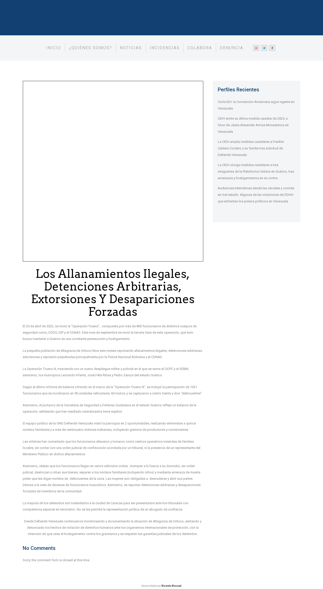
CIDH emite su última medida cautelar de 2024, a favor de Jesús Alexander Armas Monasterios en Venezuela (253, 125)
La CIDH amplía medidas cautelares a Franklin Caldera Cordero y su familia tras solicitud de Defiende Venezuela (251, 148)
